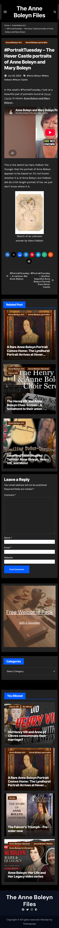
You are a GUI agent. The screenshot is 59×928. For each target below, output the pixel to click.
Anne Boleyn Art (14, 42)
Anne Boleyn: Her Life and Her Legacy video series (27, 874)
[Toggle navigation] (5, 12)
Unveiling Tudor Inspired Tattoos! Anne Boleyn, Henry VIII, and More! (28, 459)
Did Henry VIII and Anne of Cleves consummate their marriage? (27, 735)
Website (8, 557)
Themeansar (29, 923)
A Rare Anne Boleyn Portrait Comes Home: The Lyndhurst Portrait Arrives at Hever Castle (28, 352)
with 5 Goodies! (29, 623)
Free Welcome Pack (29, 612)
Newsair (45, 919)
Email (8, 547)
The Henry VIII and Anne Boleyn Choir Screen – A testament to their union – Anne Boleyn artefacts (25, 406)
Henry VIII (13, 373)
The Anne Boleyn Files (29, 12)
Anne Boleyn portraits (36, 42)
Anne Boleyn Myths (43, 843)
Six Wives (27, 706)
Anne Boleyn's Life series (21, 848)
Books (12, 798)
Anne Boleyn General (38, 368)
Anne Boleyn (34, 75)
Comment (10, 495)
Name (8, 537)
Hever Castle (21, 79)
